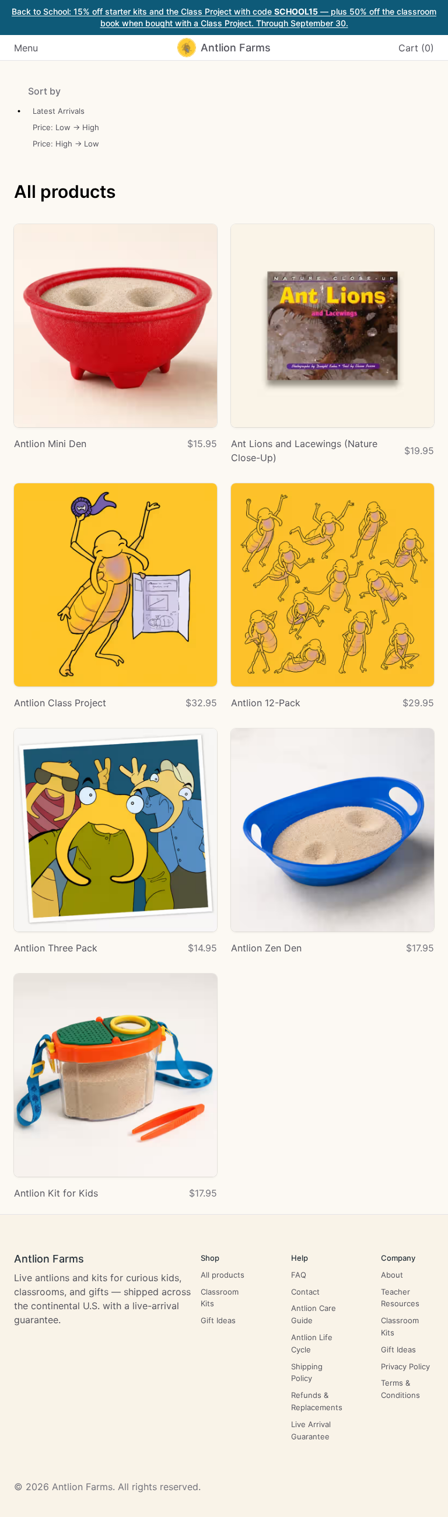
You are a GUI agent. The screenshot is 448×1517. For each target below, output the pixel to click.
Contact (305, 1291)
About (392, 1274)
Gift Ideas (218, 1320)
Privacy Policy (405, 1366)
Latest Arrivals (59, 111)
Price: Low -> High (66, 127)
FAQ (298, 1274)
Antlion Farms (49, 1259)
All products (222, 1274)
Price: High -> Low (66, 143)
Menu (26, 48)
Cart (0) (416, 48)
